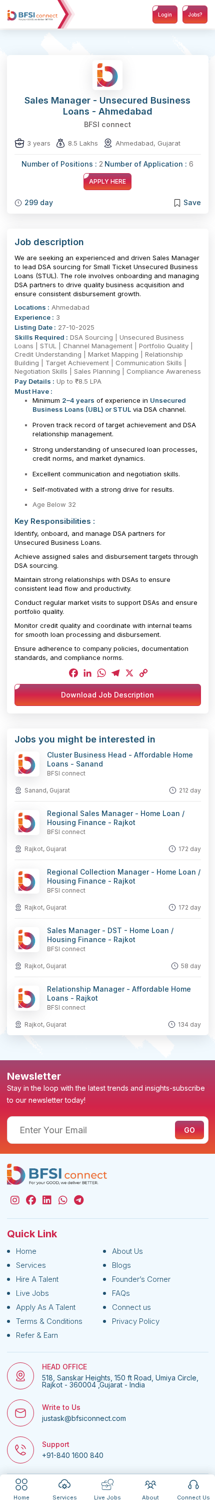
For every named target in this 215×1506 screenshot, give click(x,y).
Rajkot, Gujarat (45, 849)
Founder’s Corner (141, 1279)
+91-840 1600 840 (73, 1455)
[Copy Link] (142, 673)
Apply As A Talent (46, 1307)
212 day (190, 790)
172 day (189, 849)
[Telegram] (114, 673)
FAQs (121, 1293)
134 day (189, 1024)
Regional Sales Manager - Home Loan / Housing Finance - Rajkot (115, 818)
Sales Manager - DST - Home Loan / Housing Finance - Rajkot (110, 935)
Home (26, 1251)
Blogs (121, 1265)
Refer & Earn (37, 1335)
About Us (127, 1251)
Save (192, 202)
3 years (38, 143)
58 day (191, 966)
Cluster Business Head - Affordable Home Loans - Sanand (120, 759)
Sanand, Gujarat (47, 790)
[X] (128, 673)
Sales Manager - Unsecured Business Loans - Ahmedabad (107, 106)
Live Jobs (32, 1293)
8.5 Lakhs (83, 143)
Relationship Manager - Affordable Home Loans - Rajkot (119, 993)
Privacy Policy (136, 1321)
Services (31, 1265)
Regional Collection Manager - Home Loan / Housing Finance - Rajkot (123, 876)
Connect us (131, 1307)
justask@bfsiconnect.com (84, 1418)
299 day (38, 202)
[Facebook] (72, 673)
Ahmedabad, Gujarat (148, 143)
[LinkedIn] (86, 673)
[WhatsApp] (100, 673)
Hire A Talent (37, 1279)
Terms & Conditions (49, 1321)
